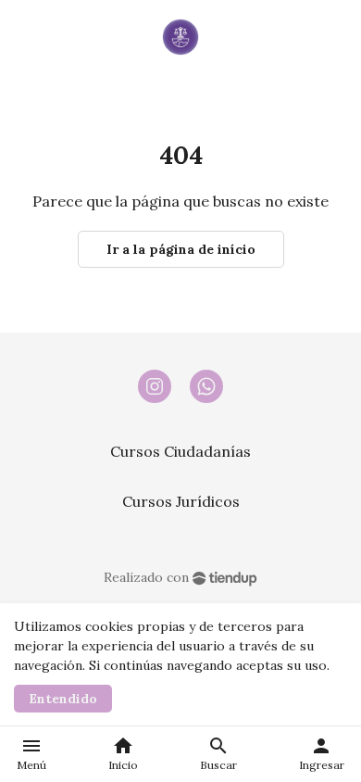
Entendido (63, 698)
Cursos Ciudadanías (180, 451)
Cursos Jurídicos (181, 501)
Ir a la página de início (180, 249)
